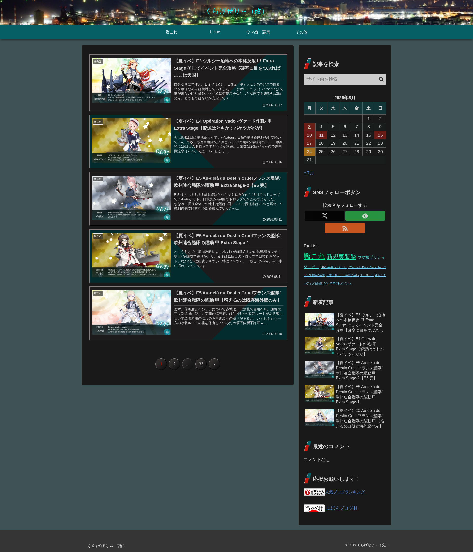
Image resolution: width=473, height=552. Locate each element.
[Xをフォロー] (324, 216)
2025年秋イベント (340, 283)
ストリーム (367, 275)
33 (201, 364)
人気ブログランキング (345, 492)
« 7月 (309, 172)
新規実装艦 (341, 256)
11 (321, 135)
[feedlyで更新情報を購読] (365, 216)
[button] (381, 79)
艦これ (314, 256)
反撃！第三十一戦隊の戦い (342, 275)
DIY (326, 283)
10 (309, 135)
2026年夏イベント (334, 267)
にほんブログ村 (341, 508)
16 (380, 135)
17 (309, 143)
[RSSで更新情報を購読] (345, 228)
